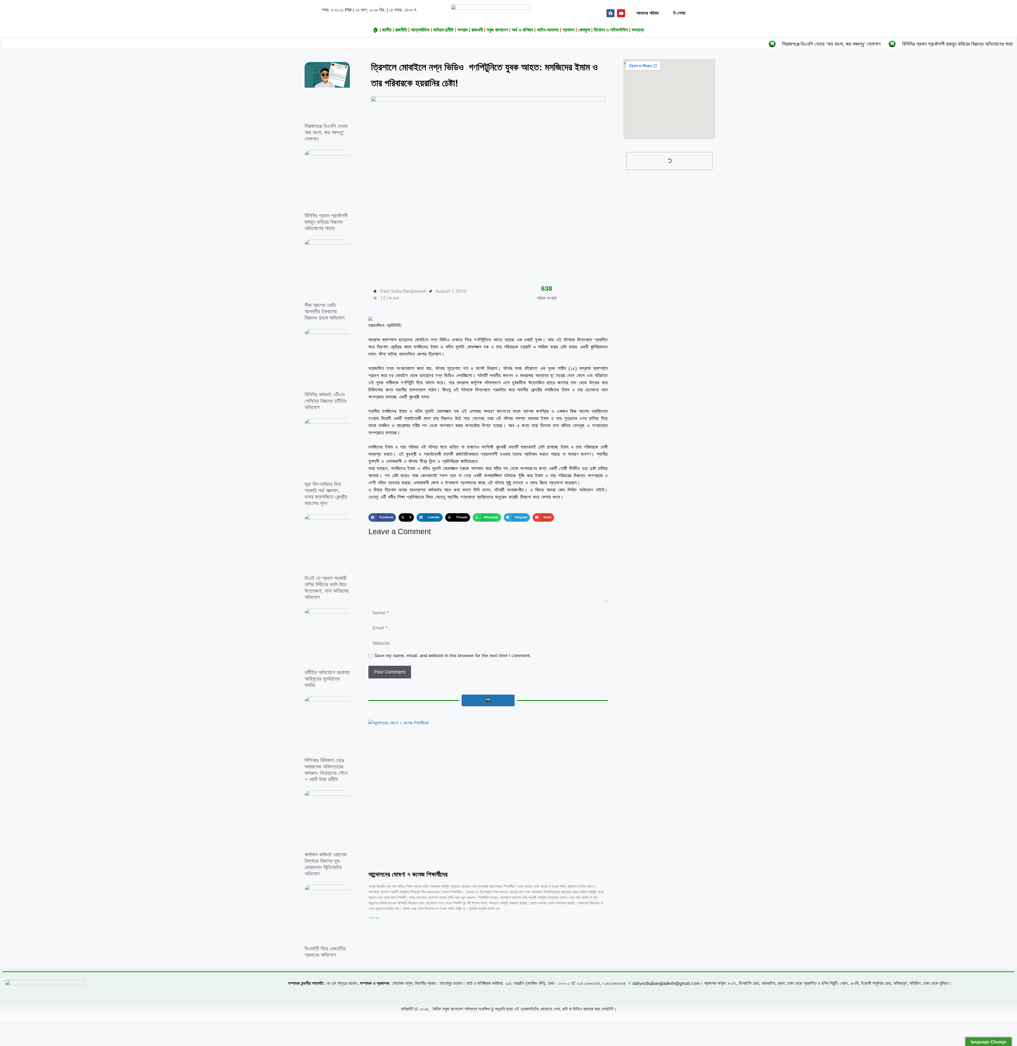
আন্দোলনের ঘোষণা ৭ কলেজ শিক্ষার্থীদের (408, 874)
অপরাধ (462, 30)
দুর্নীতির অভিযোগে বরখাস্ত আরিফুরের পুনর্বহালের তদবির (327, 678)
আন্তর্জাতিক (420, 30)
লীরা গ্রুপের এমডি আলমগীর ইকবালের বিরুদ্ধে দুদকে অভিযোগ (325, 311)
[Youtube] (621, 13)
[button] (382, 517)
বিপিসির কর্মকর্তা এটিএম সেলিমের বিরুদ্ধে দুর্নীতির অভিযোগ (325, 401)
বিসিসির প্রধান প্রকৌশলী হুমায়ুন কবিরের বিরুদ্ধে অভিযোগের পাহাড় (880, 44)
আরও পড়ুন (373, 918)
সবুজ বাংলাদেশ (497, 30)
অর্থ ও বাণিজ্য (522, 30)
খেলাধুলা (584, 30)
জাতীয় (386, 30)
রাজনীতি (401, 30)
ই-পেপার (679, 13)
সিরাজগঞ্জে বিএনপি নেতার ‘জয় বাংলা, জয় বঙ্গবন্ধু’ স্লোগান (753, 44)
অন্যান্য (638, 30)
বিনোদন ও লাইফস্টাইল (611, 30)
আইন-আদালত (548, 30)
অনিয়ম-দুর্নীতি (443, 30)
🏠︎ (375, 30)
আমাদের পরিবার (647, 13)
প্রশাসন (568, 30)
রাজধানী (477, 30)
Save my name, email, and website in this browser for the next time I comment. (452, 655)
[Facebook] (610, 13)
